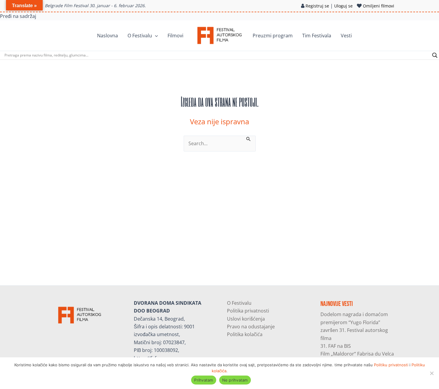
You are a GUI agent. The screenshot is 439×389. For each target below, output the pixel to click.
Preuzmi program (273, 35)
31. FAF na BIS (335, 346)
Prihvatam (203, 380)
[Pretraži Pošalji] (248, 138)
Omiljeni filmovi (378, 6)
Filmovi (175, 35)
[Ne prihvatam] (432, 373)
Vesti (346, 35)
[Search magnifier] (435, 55)
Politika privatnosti (248, 310)
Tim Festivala (316, 35)
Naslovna (107, 35)
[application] (155, 36)
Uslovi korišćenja (246, 319)
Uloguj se (343, 6)
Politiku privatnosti (391, 364)
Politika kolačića (245, 334)
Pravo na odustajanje (251, 326)
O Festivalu (140, 35)
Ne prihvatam (235, 380)
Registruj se (317, 6)
